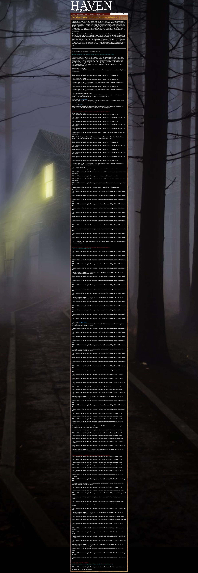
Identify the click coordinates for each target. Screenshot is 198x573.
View (112, 12)
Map (86, 14)
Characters (80, 14)
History (119, 12)
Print (124, 12)
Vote (103, 14)
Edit (115, 12)
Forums (92, 14)
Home (73, 14)
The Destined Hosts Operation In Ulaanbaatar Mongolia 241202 (96, 18)
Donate (98, 14)
